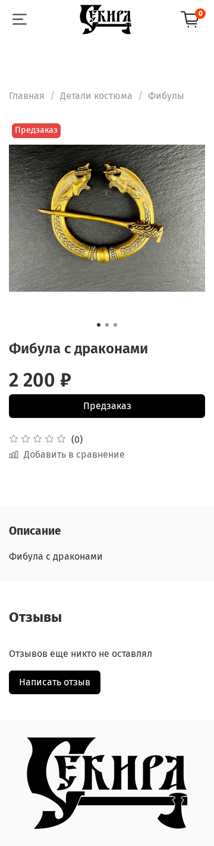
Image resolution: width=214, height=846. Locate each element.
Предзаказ (107, 405)
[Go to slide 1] (98, 325)
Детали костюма (96, 95)
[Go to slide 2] (107, 325)
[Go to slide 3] (115, 325)
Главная (27, 95)
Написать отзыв (54, 682)
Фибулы (166, 95)
